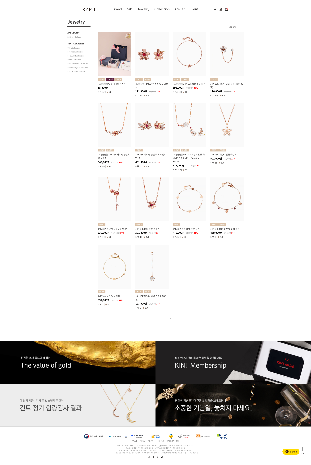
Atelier (180, 9)
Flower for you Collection (77, 67)
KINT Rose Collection (76, 71)
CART (226, 8)
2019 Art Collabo (74, 37)
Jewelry (143, 9)
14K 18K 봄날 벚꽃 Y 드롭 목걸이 (113, 228)
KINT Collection (75, 43)
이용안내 (151, 441)
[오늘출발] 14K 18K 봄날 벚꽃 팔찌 (189, 83)
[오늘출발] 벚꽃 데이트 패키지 (112, 83)
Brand (117, 9)
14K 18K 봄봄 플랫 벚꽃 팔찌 (186, 228)
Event (194, 9)
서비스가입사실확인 (192, 453)
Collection (162, 9)
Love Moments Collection (77, 63)
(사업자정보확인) (143, 450)
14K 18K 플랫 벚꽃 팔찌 (109, 296)
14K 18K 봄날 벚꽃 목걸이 (147, 228)
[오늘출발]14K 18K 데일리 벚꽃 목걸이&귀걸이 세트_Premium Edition (189, 158)
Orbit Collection (73, 48)
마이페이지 (221, 9)
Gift (130, 9)
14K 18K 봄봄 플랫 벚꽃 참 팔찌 (225, 228)
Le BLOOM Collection (75, 56)
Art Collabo (73, 32)
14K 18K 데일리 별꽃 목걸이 (223, 154)
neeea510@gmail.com (159, 446)
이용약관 (160, 441)
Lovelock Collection (75, 52)
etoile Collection (74, 59)
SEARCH (215, 9)
